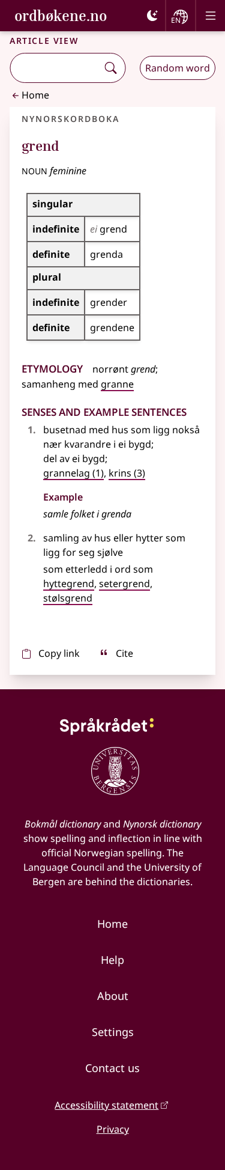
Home (35, 95)
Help (112, 959)
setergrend (124, 583)
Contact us (112, 1068)
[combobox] (55, 67)
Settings (113, 1032)
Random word (177, 68)
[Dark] (152, 15)
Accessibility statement (106, 1105)
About (112, 996)
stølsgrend (67, 598)
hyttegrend (68, 583)
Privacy (113, 1129)
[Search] (110, 68)
